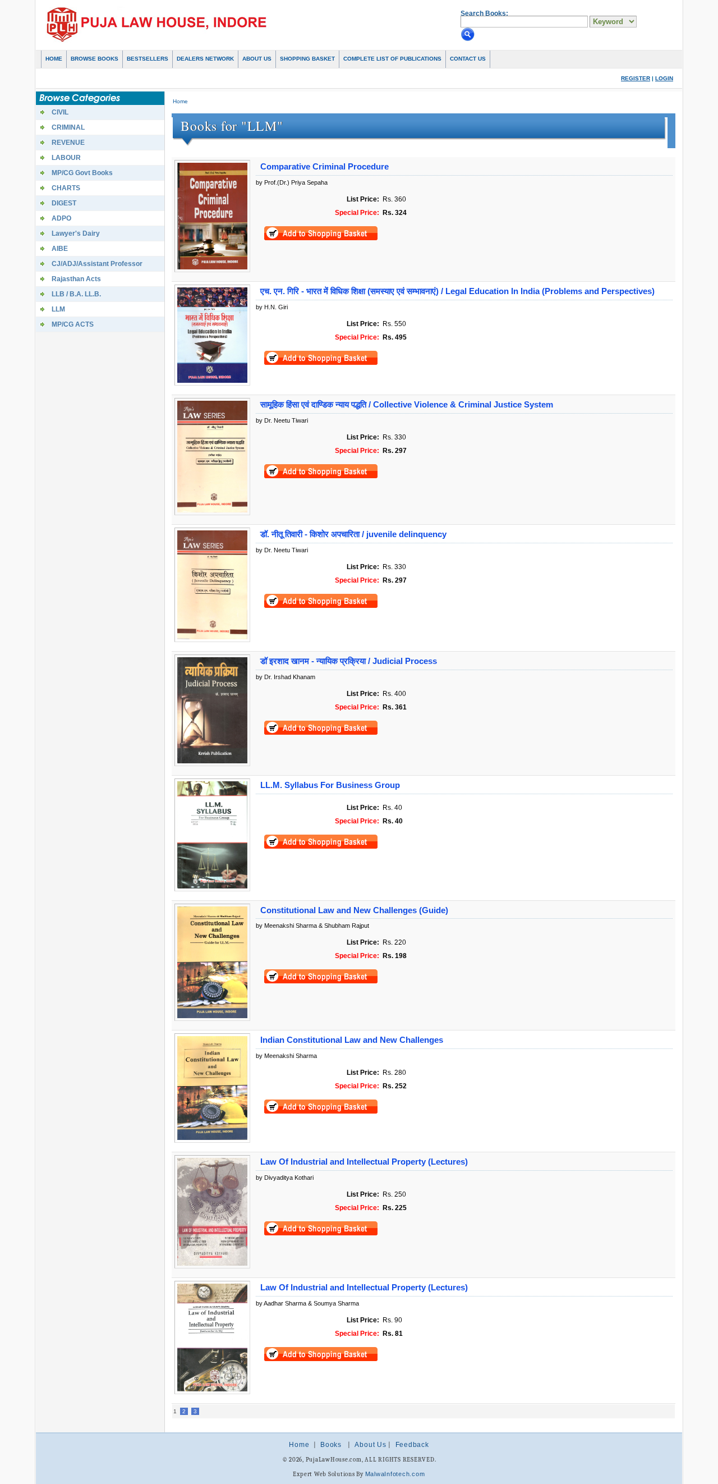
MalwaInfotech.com (395, 1474)
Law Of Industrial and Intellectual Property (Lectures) (364, 1161)
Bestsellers (147, 59)
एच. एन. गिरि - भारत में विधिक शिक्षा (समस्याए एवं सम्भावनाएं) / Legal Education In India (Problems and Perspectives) (457, 291)
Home (53, 59)
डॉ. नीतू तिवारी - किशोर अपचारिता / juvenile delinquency (353, 534)
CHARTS (66, 188)
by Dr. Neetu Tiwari (282, 420)
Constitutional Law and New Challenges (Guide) (354, 910)
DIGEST (64, 203)
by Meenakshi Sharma (286, 1055)
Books (331, 1445)
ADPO (61, 218)
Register (635, 78)
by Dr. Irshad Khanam (285, 677)
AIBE (60, 249)
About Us (256, 59)
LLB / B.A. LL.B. (76, 294)
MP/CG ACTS (73, 324)
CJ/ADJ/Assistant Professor (97, 264)
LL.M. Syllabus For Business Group (330, 785)
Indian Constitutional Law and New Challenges (351, 1040)
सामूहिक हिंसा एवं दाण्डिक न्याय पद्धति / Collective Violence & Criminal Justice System (406, 404)
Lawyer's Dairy (76, 233)
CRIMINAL (68, 127)
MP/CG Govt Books (82, 173)
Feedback (412, 1445)
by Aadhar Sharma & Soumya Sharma (307, 1303)
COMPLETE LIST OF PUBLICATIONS (392, 59)
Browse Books (94, 59)
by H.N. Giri (272, 307)
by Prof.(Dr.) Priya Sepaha (292, 182)
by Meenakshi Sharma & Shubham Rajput (312, 925)
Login (664, 78)
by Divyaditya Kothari (285, 1177)
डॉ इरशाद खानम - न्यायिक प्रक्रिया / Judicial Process (348, 661)
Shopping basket (307, 59)
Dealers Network (205, 59)
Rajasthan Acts (76, 279)
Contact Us (468, 59)
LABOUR (66, 158)
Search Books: (484, 13)
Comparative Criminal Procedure (324, 166)
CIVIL (60, 112)
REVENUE (68, 142)
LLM (58, 309)
